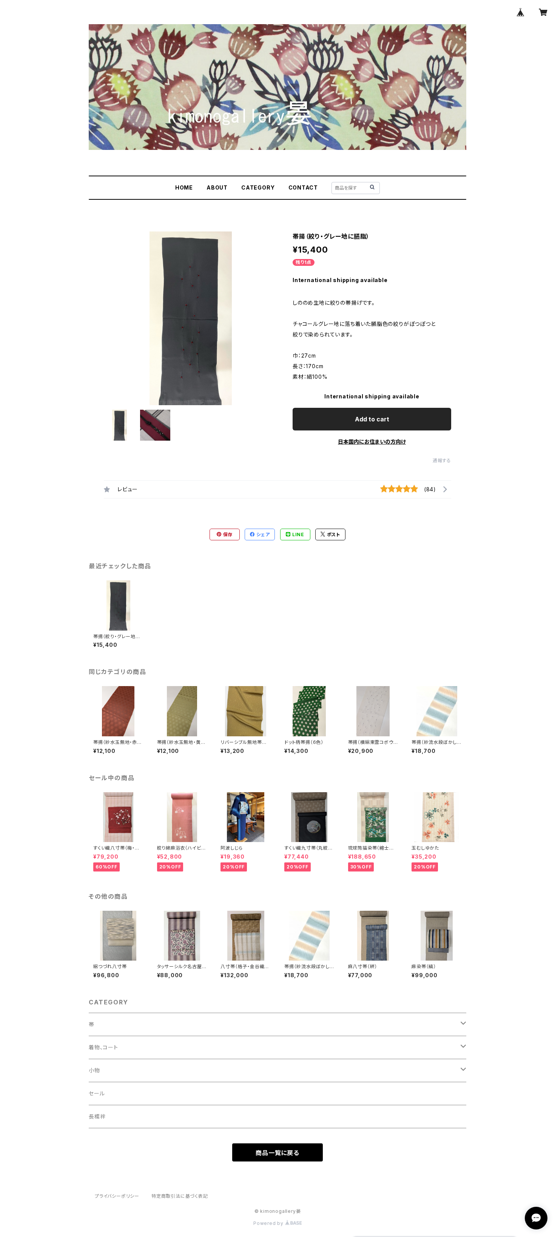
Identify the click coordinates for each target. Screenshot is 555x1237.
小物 (94, 1070)
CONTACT (303, 187)
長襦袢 (97, 1116)
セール (97, 1093)
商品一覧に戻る (277, 1153)
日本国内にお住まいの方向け (372, 441)
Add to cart (372, 419)
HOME (184, 187)
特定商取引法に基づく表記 (179, 1196)
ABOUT (217, 187)
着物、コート (103, 1047)
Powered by (269, 1223)
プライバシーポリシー (117, 1196)
